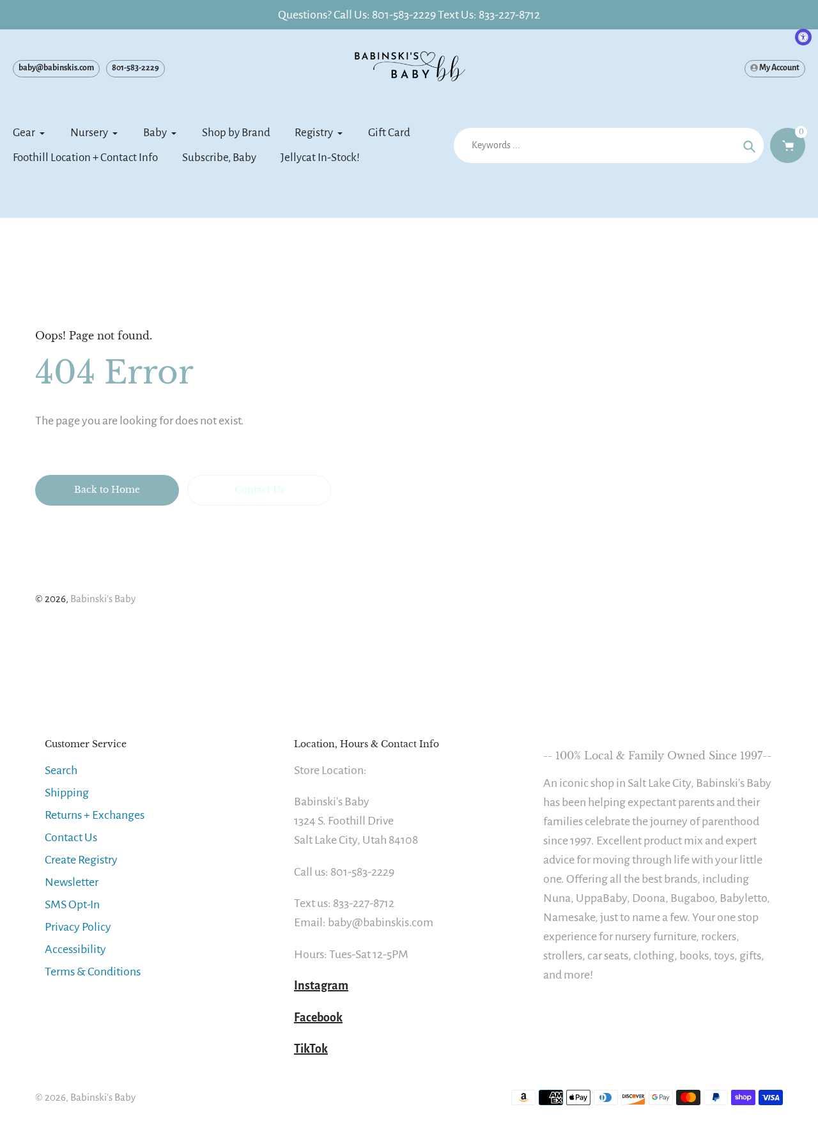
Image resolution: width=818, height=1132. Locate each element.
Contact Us (71, 837)
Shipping (67, 792)
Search (61, 770)
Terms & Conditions (93, 971)
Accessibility (75, 949)
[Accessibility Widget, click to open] (803, 37)
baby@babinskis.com (56, 67)
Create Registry (81, 859)
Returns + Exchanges (94, 815)
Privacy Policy (78, 926)
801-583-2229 (135, 67)
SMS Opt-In (72, 904)
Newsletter (71, 882)
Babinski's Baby (102, 598)
